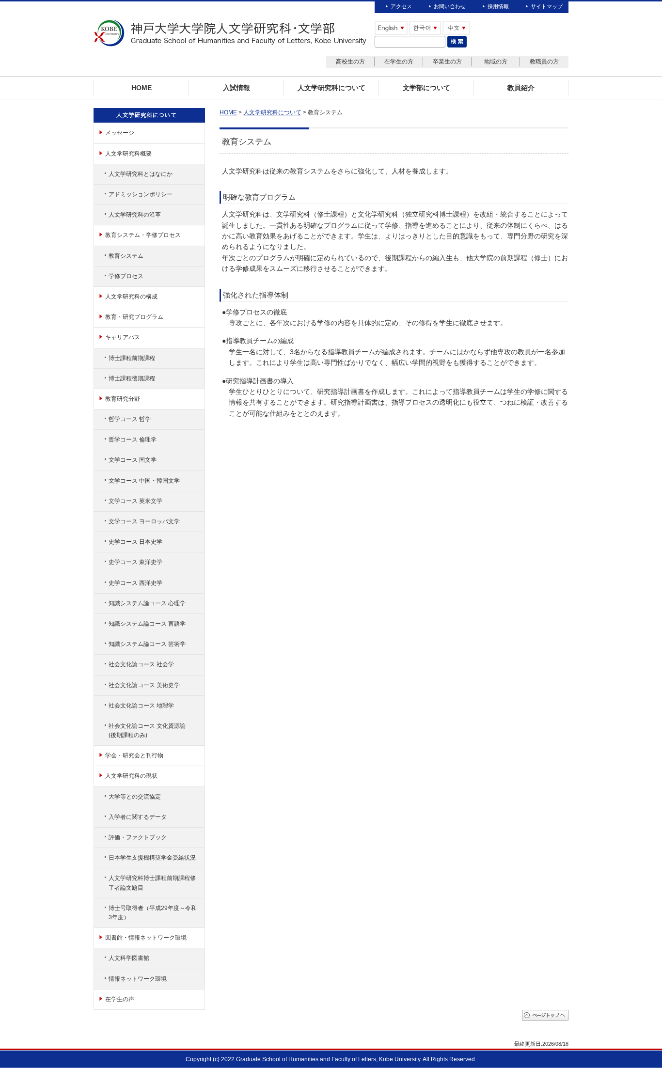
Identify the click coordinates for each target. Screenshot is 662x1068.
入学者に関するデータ (138, 817)
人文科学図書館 (129, 958)
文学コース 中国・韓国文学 (144, 480)
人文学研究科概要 (128, 153)
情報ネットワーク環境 (138, 978)
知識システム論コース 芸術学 (147, 644)
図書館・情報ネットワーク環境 (146, 937)
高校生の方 (350, 61)
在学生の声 (119, 999)
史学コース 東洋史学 (135, 562)
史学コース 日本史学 (135, 541)
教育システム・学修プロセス (143, 235)
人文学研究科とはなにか (141, 174)
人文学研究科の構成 (131, 296)
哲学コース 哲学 (130, 419)
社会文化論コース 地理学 (141, 705)
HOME (228, 112)
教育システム (126, 255)
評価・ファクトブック (138, 837)
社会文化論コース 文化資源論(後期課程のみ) (147, 730)
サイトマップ (547, 6)
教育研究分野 (122, 398)
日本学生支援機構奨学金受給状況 (152, 857)
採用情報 (498, 6)
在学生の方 (398, 61)
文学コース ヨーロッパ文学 (144, 521)
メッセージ (119, 132)
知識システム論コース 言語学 (147, 623)
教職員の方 (544, 61)
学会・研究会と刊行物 (134, 755)
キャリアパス (122, 337)
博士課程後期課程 (132, 378)
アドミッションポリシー (141, 194)
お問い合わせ (450, 6)
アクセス (401, 6)
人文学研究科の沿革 (135, 214)
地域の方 (495, 61)
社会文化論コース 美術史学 (144, 685)
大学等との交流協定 (135, 796)
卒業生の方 (447, 61)
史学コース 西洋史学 (135, 583)
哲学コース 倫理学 (133, 439)
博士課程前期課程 (132, 358)
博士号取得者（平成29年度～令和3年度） (153, 913)
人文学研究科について (272, 112)
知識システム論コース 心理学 (147, 603)
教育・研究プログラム (134, 317)
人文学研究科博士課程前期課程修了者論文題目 (152, 883)
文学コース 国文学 (133, 459)
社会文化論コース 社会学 (141, 664)
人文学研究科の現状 (131, 775)
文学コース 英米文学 (135, 501)
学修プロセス (126, 276)
